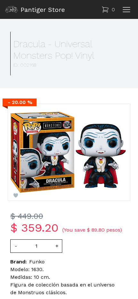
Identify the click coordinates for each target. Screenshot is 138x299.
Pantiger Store (43, 9)
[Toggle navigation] (126, 9)
